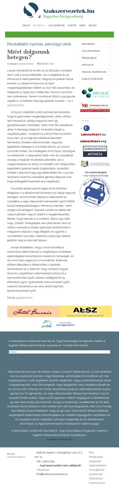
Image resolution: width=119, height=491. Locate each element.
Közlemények (57, 25)
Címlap (26, 25)
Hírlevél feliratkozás (94, 72)
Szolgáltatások (91, 51)
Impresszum (97, 482)
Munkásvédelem (26, 63)
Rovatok (38, 25)
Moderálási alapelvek (96, 459)
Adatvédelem (97, 465)
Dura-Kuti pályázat (92, 79)
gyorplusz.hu (24, 297)
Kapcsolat (88, 65)
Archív (93, 25)
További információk (59, 439)
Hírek (82, 25)
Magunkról (88, 44)
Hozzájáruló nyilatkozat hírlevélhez (96, 474)
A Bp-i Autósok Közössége (95, 175)
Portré (72, 25)
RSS (91, 452)
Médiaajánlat (89, 58)
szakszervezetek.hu (16, 457)
